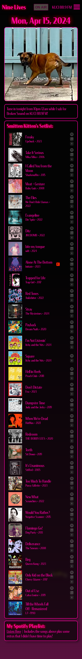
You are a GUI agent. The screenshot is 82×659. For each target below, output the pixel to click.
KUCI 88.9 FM (62, 7)
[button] (41, 7)
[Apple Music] (72, 139)
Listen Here (14, 631)
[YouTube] (72, 143)
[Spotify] (72, 134)
